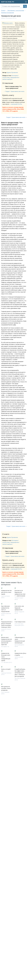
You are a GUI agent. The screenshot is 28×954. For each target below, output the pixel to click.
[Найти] (25, 6)
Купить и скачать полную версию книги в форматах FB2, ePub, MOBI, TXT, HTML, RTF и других (13, 109)
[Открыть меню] (25, 2)
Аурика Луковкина (12, 72)
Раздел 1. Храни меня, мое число (14, 91)
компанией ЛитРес (16, 104)
